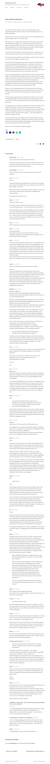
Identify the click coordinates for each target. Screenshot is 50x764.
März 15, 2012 (35, 717)
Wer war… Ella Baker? (12, 751)
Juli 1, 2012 (16, 729)
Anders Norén (42, 761)
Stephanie (11, 289)
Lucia (10, 178)
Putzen (17, 139)
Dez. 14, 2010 (20, 157)
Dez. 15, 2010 (16, 264)
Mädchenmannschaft (10, 3)
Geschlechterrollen (10, 139)
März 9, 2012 (12, 706)
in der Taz (28, 126)
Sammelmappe (13, 170)
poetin (11, 666)
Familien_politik (17, 22)
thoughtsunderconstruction (16, 641)
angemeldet (13, 743)
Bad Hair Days (12, 157)
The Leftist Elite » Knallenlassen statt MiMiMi (20, 717)
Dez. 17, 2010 (16, 682)
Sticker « (11, 729)
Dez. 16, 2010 (27, 641)
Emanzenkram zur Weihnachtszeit (34, 751)
